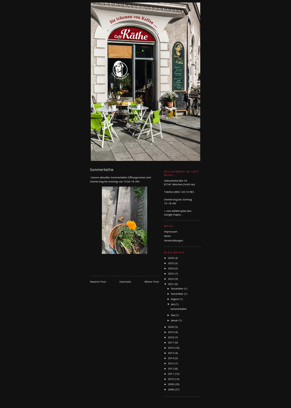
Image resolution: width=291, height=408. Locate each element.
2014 (171, 358)
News (167, 236)
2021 (171, 284)
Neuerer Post (98, 281)
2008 (171, 389)
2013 (171, 363)
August (175, 299)
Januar (175, 320)
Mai (173, 315)
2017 (171, 342)
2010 (171, 379)
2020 (171, 326)
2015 (171, 353)
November (177, 293)
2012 (171, 368)
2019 (171, 332)
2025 (171, 263)
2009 (171, 384)
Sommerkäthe (178, 308)
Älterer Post (151, 281)
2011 (171, 373)
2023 (171, 273)
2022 (171, 278)
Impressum (170, 231)
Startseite (125, 281)
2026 (171, 258)
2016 (171, 347)
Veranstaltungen (173, 240)
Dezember (177, 288)
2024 (171, 268)
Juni (173, 304)
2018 (171, 337)
